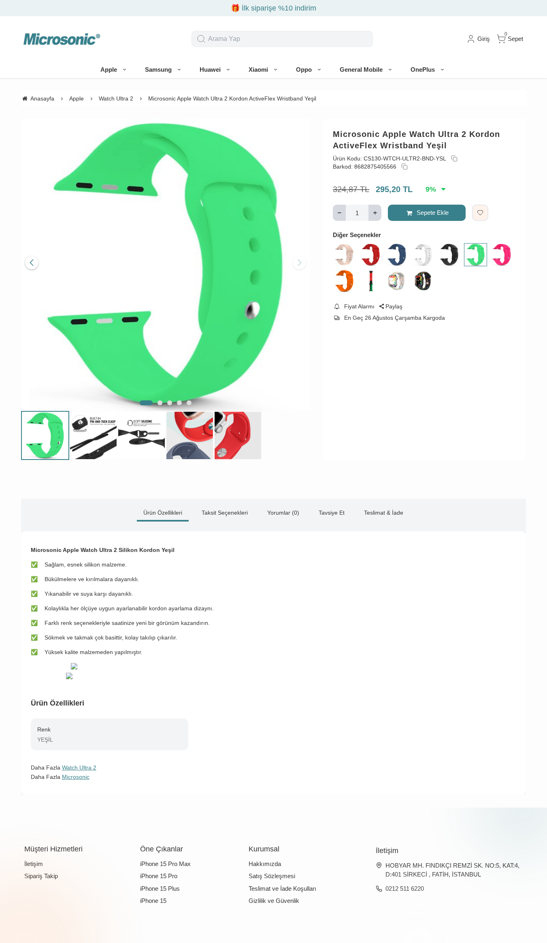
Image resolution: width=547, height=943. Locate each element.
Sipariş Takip (41, 875)
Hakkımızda (265, 863)
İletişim (33, 863)
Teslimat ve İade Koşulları (282, 888)
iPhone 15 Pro (158, 875)
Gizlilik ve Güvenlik (274, 900)
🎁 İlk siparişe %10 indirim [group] (273, 8)
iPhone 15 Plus (160, 888)
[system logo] (61, 38)
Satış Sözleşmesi (272, 875)
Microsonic (75, 777)
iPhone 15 (153, 900)
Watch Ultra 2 (79, 767)
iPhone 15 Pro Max (165, 863)
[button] (146, 402)
